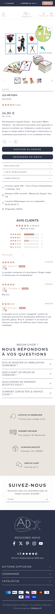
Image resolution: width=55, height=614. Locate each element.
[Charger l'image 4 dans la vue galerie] (39, 81)
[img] (8, 262)
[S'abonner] (47, 499)
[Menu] (3, 13)
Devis (47, 3)
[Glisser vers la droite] (52, 81)
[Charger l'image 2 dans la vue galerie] (25, 81)
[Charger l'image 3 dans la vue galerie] (32, 81)
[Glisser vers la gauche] (3, 81)
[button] (43, 13)
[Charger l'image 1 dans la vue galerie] (17, 81)
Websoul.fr (36, 608)
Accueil (5, 89)
